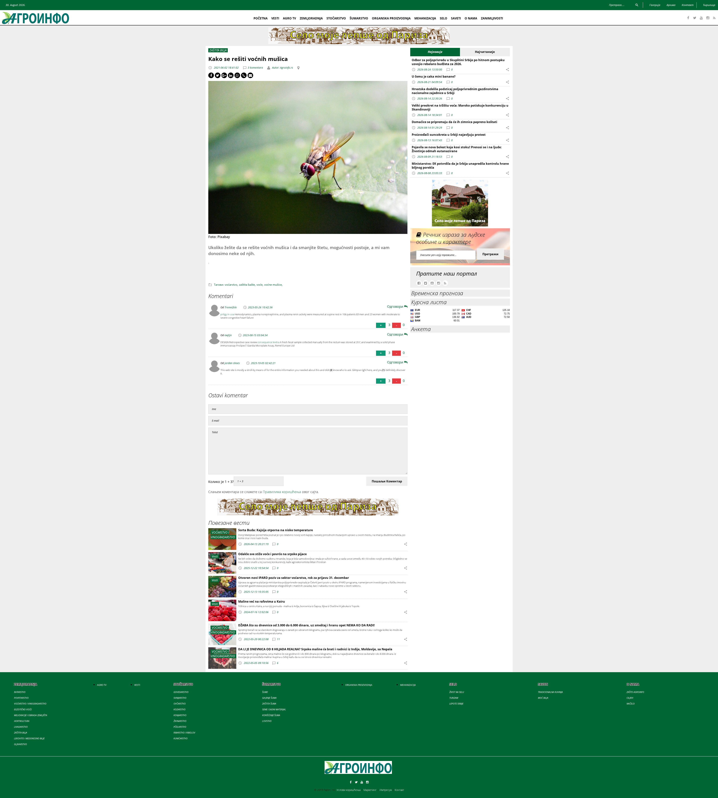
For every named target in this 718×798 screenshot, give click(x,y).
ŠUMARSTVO (359, 18)
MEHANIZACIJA (425, 18)
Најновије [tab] (435, 52)
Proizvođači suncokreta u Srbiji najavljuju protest (449, 135)
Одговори (395, 306)
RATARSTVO (19, 692)
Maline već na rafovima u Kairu (261, 601)
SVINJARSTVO (180, 697)
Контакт (399, 790)
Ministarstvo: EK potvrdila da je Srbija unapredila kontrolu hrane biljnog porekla (460, 166)
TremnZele (231, 307)
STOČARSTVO (336, 18)
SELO (443, 18)
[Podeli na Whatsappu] (237, 75)
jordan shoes (232, 363)
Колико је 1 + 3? (221, 481)
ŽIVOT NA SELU (456, 692)
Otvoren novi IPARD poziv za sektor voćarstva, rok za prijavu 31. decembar (293, 578)
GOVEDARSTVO (181, 692)
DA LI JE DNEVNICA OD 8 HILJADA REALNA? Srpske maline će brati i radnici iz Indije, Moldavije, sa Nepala (315, 649)
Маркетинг (370, 790)
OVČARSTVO (180, 703)
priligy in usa (227, 314)
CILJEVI (630, 697)
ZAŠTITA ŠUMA (269, 703)
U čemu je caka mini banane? (433, 76)
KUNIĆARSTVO (181, 738)
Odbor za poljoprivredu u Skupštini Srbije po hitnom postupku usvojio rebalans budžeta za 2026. (458, 62)
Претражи (490, 254)
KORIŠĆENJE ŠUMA (271, 715)
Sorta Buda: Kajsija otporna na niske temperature (275, 530)
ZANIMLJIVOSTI (492, 18)
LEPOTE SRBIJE (456, 703)
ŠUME (265, 692)
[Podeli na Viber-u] (244, 75)
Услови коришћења (348, 790)
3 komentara (255, 67)
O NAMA (471, 18)
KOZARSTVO (179, 709)
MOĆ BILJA (543, 697)
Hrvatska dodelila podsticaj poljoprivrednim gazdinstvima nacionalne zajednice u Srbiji (455, 91)
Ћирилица (709, 5)
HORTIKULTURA (21, 721)
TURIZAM (453, 697)
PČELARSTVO (180, 726)
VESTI (275, 18)
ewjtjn (228, 335)
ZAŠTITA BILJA (20, 732)
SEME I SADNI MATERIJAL (274, 709)
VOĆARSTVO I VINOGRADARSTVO (30, 703)
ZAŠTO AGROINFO (635, 692)
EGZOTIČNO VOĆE (23, 709)
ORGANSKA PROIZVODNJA (391, 18)
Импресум (386, 790)
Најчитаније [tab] (485, 52)
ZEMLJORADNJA (311, 18)
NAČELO (631, 703)
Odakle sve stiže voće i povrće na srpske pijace (272, 554)
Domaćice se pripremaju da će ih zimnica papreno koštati (454, 122)
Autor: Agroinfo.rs (282, 67)
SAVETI (456, 18)
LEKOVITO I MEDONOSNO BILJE (29, 738)
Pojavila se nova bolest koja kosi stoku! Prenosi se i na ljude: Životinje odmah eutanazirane (457, 149)
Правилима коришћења (282, 491)
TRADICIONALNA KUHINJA (550, 692)
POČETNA (261, 18)
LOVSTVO (266, 721)
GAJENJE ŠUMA (269, 697)
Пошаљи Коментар (387, 481)
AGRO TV (289, 18)
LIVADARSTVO (21, 726)
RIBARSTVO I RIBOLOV (184, 732)
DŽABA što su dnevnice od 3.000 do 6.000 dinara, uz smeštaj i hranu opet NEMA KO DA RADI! (306, 625)
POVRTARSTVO (21, 697)
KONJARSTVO (180, 715)
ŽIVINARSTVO (180, 721)
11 (278, 639)
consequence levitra (268, 342)
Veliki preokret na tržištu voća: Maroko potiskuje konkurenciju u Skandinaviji (460, 107)
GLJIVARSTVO (20, 744)
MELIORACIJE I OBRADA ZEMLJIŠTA (30, 715)
